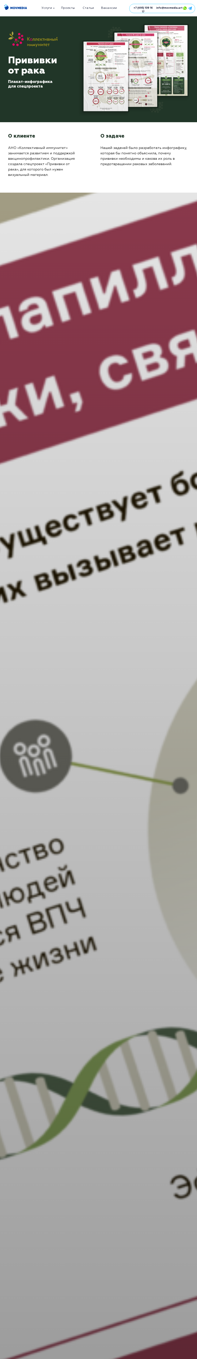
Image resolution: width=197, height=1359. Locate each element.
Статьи (88, 8)
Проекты (68, 8)
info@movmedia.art (169, 8)
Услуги (47, 8)
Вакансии (109, 8)
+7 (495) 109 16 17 (143, 10)
